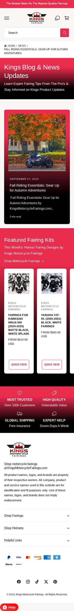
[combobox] (37, 32)
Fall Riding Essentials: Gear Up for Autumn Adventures (36, 51)
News (22, 46)
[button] (6, 17)
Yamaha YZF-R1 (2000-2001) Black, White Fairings (51, 320)
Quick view (18, 364)
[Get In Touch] (57, 17)
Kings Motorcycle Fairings (30, 594)
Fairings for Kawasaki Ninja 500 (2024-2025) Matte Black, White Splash (18, 324)
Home (11, 46)
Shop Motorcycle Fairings (22, 261)
